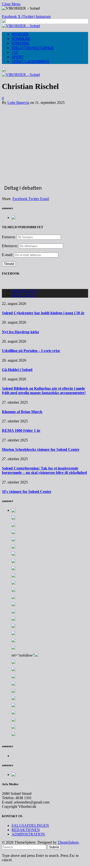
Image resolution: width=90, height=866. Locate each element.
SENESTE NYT (24, 291)
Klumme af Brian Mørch (22, 412)
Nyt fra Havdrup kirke (20, 332)
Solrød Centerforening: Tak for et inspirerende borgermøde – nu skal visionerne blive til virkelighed (44, 470)
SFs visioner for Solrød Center (26, 491)
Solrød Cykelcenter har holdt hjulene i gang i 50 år (43, 313)
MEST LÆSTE (24, 295)
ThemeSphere (68, 842)
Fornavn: (9, 237)
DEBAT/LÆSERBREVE (30, 61)
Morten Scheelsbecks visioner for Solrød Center (40, 449)
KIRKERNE (20, 43)
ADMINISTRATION (28, 834)
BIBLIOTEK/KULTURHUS (33, 48)
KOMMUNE (21, 39)
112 (15, 52)
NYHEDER (20, 34)
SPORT (18, 57)
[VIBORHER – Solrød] (21, 26)
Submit (54, 847)
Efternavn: (10, 246)
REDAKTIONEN (26, 830)
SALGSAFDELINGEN (30, 825)
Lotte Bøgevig (18, 102)
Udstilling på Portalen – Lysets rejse (31, 351)
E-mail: (8, 255)
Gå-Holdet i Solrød (17, 370)
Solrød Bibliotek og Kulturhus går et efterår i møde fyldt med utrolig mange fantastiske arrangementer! (44, 390)
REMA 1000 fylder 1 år (21, 430)
